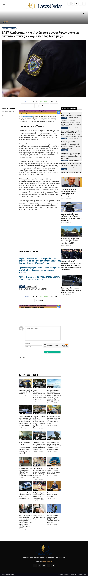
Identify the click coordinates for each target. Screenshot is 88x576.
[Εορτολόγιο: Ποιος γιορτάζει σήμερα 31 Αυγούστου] (39, 508)
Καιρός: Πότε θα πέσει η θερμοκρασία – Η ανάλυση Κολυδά (25, 392)
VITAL (49, 465)
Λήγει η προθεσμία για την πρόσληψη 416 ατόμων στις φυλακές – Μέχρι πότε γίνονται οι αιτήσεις (71, 217)
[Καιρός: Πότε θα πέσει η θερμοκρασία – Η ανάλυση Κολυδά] (25, 383)
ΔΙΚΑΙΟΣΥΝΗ (22, 439)
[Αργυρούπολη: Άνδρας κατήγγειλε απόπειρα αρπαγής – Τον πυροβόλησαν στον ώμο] (25, 486)
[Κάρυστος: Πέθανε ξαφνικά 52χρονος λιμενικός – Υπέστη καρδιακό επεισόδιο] (71, 280)
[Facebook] (69, 3)
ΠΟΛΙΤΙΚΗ (50, 490)
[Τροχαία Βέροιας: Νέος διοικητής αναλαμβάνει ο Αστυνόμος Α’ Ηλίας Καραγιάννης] (71, 182)
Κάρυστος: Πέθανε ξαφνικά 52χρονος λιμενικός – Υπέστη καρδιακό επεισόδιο (71, 290)
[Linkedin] (76, 3)
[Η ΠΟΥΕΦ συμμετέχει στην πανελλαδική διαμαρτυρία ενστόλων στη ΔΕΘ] (71, 231)
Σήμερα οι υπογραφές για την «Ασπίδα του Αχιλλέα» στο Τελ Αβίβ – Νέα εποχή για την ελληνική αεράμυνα (39, 270)
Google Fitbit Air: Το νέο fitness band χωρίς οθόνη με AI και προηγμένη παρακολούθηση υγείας (25, 472)
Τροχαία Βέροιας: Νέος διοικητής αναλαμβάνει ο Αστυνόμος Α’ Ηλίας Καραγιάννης (69, 192)
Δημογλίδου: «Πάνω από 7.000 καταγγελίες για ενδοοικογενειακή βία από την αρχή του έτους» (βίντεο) (39, 445)
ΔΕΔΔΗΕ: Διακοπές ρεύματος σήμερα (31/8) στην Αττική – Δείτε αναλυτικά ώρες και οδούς (53, 519)
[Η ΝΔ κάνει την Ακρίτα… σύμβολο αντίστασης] (54, 486)
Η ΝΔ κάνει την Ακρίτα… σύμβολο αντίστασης (52, 494)
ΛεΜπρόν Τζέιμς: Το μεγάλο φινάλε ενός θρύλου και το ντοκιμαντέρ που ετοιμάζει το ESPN (39, 496)
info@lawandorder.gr (47, 561)
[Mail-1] (53, 565)
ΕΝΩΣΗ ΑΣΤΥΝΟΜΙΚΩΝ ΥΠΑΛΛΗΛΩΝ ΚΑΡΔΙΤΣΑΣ (33, 289)
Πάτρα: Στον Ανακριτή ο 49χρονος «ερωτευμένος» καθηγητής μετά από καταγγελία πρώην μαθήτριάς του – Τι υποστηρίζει (25, 447)
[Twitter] (39, 565)
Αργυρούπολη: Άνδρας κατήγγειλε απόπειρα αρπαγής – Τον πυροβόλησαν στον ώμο (40, 278)
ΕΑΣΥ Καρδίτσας (26, 117)
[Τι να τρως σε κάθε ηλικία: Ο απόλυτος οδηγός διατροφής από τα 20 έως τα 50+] (54, 461)
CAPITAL (36, 465)
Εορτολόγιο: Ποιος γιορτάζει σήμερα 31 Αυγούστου (39, 517)
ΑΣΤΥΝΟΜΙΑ (37, 387)
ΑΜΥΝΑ (50, 439)
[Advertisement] (40, 231)
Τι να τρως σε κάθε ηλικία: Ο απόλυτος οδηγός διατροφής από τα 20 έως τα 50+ (53, 471)
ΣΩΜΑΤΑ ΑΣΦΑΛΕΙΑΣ (9, 28)
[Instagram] (72, 3)
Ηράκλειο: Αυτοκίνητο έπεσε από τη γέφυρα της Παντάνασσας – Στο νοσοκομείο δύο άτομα (53, 419)
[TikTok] (80, 3)
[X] (83, 3)
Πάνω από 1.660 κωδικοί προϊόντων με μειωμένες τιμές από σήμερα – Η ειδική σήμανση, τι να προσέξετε (39, 473)
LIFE (20, 465)
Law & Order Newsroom (8, 108)
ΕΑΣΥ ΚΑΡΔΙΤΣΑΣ (31, 286)
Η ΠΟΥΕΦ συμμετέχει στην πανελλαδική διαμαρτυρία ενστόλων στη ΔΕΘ (70, 241)
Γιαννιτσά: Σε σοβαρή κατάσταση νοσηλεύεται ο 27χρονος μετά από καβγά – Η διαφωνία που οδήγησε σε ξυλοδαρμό (39, 421)
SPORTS (36, 490)
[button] (83, 13)
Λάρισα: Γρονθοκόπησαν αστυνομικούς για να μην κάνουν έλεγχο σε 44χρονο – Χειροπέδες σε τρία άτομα (39, 394)
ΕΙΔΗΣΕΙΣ (21, 387)
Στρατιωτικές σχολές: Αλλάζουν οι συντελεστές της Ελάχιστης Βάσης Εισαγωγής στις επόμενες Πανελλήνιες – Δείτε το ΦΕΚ (71, 265)
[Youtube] (48, 565)
